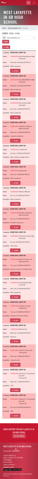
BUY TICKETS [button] (20, 436)
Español (11, 467)
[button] (28, 3)
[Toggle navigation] (34, 3)
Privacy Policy (7, 462)
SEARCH (5, 42)
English (5, 467)
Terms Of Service (9, 464)
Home (4, 28)
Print (7, 47)
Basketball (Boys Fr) (14, 28)
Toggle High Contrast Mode (12, 470)
